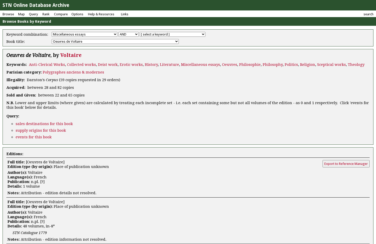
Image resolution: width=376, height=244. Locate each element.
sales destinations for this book (44, 123)
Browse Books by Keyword (27, 21)
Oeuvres (229, 64)
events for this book (34, 137)
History (151, 64)
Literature (169, 64)
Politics (291, 64)
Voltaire (71, 55)
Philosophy (273, 64)
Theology (356, 64)
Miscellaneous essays (200, 64)
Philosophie (250, 64)
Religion (307, 64)
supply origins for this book (41, 130)
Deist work (108, 64)
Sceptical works (331, 64)
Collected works (81, 64)
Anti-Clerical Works (47, 64)
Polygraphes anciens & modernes (73, 72)
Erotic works (131, 64)
